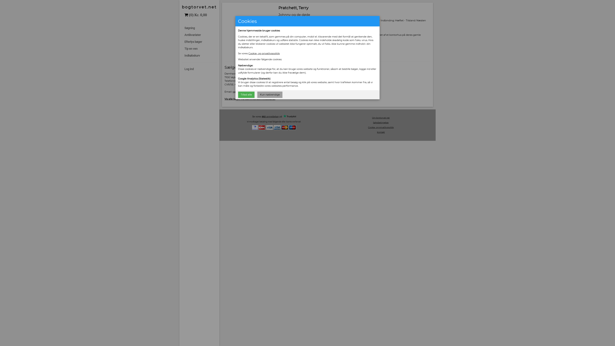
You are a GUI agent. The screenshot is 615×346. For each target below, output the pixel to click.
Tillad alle (246, 94)
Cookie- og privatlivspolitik (264, 53)
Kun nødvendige (270, 94)
